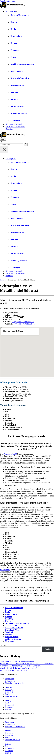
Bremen (14, 43)
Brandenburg (16, 36)
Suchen (3, 645)
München (9, 687)
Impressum (9, 679)
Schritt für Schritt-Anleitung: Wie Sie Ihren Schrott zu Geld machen (26, 664)
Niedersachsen (17, 71)
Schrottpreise (5, 570)
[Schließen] (4, 149)
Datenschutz (10, 681)
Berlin (13, 29)
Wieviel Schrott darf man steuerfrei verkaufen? (18, 668)
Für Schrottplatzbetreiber (15, 126)
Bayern (14, 22)
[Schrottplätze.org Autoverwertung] (12, 7)
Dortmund (9, 707)
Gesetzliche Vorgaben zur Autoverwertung (17, 661)
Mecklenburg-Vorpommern (22, 64)
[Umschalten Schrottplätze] (43, 158)
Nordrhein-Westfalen (20, 78)
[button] (16, 11)
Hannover (9, 692)
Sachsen (14, 99)
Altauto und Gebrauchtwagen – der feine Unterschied (21, 666)
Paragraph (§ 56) (10, 454)
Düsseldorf (9, 705)
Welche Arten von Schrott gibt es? (13, 670)
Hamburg (15, 50)
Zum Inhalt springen (8, 1)
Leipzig (8, 700)
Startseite (3, 280)
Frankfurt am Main (12, 696)
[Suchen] (1, 142)
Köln (7, 703)
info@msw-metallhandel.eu (23, 322)
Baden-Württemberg (20, 15)
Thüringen (15, 120)
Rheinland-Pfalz (18, 85)
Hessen (14, 57)
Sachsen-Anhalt (17, 106)
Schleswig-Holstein (19, 113)
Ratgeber (9, 129)
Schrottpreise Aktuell (14, 124)
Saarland (14, 92)
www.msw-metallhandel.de (24, 324)
